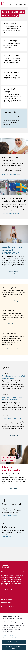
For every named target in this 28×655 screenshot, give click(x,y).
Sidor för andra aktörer (14, 349)
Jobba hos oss (14, 488)
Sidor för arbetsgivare (14, 301)
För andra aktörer (7, 606)
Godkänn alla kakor (14, 642)
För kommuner (6, 603)
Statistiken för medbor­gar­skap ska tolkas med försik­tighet (13, 398)
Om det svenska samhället (9, 515)
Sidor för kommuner (14, 324)
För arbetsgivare (7, 599)
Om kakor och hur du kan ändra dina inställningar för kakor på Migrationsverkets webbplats (13, 636)
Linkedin (15, 589)
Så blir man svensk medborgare (11, 174)
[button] (10, 3)
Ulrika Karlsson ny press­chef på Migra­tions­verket (13, 377)
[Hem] (6, 566)
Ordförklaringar (6, 536)
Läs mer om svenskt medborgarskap (14, 272)
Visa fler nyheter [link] (14, 435)
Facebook (5, 589)
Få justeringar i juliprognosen (12, 418)
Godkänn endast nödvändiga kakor (14, 647)
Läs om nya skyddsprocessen (10, 213)
